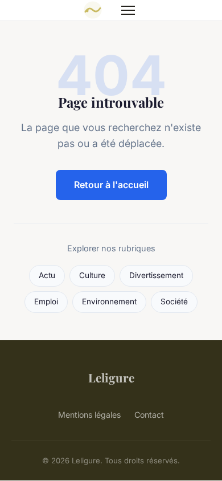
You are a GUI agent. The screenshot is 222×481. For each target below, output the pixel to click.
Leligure (111, 377)
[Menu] (128, 10)
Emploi (46, 301)
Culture (92, 275)
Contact (149, 414)
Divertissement (156, 275)
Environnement (109, 301)
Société (174, 301)
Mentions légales (89, 414)
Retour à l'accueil (111, 184)
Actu (47, 275)
